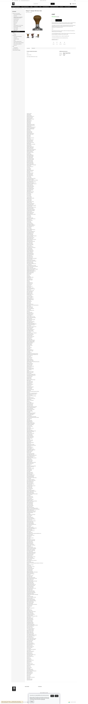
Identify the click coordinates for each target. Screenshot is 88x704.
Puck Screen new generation (18, 36)
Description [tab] (28, 48)
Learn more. (43, 699)
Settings (31, 701)
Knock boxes (15, 37)
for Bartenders (16, 47)
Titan (13, 46)
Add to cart (59, 20)
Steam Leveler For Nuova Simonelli (18, 42)
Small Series (15, 15)
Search (52, 3)
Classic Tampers (16, 20)
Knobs (14, 40)
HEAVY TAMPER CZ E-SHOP (44, 692)
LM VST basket (16, 27)
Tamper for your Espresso (16, 13)
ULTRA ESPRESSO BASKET (17, 14)
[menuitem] (15, 7)
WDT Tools (15, 45)
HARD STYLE (15, 30)
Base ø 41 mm (16, 21)
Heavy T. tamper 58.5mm (16, 31)
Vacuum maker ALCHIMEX (16, 50)
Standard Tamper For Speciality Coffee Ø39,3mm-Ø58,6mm (18, 17)
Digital (13, 32)
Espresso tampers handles (17, 26)
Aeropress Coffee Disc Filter (17, 41)
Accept (56, 695)
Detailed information (55, 39)
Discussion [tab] (33, 48)
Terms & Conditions (43, 0)
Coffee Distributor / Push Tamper (18, 25)
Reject (52, 695)
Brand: (29, 12)
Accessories (14, 35)
